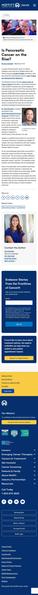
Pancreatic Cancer (8, 207)
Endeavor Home (7, 376)
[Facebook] (4, 501)
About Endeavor (7, 379)
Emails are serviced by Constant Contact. (19, 317)
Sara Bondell (9, 251)
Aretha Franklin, (19, 73)
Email (7, 298)
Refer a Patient (19, 523)
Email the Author (10, 258)
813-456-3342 (9, 256)
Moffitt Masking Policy (10, 574)
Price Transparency (8, 577)
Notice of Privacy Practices (11, 566)
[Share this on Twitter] (8, 198)
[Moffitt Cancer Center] (11, 5)
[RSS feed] (22, 198)
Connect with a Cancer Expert (19, 422)
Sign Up (19, 324)
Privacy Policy (7, 547)
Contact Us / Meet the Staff (11, 383)
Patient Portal (19, 518)
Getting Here (19, 512)
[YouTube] (22, 501)
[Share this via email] (27, 198)
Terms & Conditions (9, 550)
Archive (6, 15)
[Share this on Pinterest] (17, 198)
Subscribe (8, 391)
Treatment (20, 207)
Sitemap (4, 581)
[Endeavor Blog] (25, 5)
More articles (9, 261)
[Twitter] (10, 501)
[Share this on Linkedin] (13, 198)
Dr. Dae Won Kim (8, 109)
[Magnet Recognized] (24, 434)
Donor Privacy (7, 562)
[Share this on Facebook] (3, 198)
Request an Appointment (19, 358)
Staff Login (19, 534)
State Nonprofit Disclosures (11, 558)
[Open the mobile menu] (34, 5)
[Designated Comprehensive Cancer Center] (5, 434)
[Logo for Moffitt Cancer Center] (19, 403)
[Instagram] (16, 501)
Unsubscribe (6, 554)
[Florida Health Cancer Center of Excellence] (14, 434)
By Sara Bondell (7, 64)
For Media (5, 386)
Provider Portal (19, 529)
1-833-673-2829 (10, 493)
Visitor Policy (6, 570)
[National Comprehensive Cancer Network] (7, 443)
